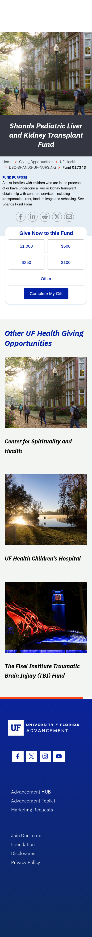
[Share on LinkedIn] (34, 218)
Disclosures (23, 853)
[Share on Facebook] (22, 218)
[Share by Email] (70, 218)
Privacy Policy (25, 862)
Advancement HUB (31, 792)
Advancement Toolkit (33, 801)
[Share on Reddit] (46, 218)
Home (7, 161)
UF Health (68, 161)
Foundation (23, 844)
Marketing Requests (32, 809)
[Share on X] (58, 218)
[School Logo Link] (43, 728)
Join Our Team (26, 835)
